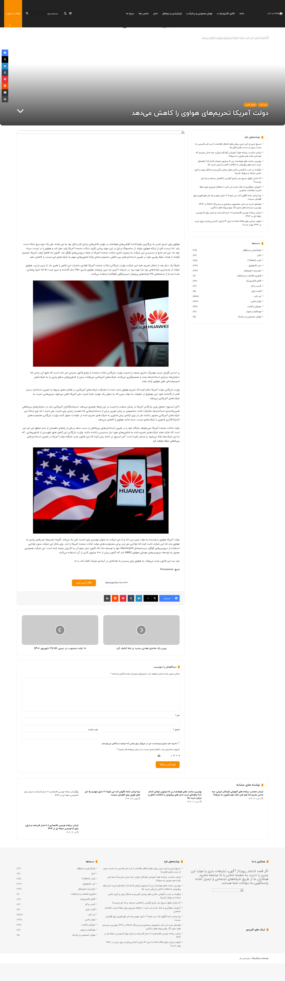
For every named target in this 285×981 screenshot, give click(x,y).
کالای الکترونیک (227, 13)
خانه (241, 13)
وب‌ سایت (93, 729)
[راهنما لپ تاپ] (275, 13)
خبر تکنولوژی (255, 265)
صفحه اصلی (260, 37)
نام (177, 715)
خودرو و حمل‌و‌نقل (252, 270)
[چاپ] (107, 598)
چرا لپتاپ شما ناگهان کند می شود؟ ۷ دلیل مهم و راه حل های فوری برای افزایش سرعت (112, 793)
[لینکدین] (139, 598)
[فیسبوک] (5, 53)
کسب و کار (256, 286)
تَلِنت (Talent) (254, 260)
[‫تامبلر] (131, 598)
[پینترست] (123, 598)
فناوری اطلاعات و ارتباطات (249, 275)
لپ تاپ (249, 37)
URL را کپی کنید (84, 582)
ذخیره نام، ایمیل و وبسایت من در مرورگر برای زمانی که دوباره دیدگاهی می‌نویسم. (139, 743)
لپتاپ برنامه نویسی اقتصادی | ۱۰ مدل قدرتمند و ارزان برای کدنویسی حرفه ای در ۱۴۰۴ (52, 827)
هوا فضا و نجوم (253, 311)
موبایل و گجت (254, 306)
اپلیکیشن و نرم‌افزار (172, 13)
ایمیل (176, 729)
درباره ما (130, 13)
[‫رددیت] (115, 598)
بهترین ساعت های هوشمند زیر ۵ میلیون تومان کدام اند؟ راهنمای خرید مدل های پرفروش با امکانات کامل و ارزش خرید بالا (175, 795)
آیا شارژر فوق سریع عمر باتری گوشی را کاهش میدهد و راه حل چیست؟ (146, 902)
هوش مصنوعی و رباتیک (200, 13)
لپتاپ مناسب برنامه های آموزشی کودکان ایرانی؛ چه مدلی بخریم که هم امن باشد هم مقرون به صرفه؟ (237, 793)
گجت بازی (256, 291)
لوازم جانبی (250, 104)
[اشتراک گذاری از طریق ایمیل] (5, 92)
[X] (5, 59)
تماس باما (144, 13)
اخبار (155, 13)
